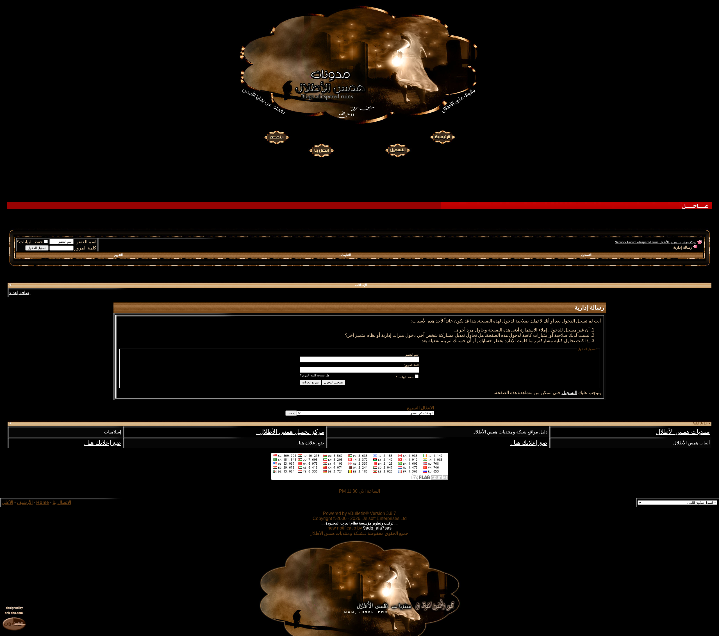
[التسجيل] (398, 150)
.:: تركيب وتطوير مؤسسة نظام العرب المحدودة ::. (359, 523)
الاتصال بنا (62, 502)
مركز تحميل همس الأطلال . (290, 431)
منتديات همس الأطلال (683, 431)
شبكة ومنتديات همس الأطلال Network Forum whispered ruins (655, 242)
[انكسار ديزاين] (14, 623)
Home (42, 502)
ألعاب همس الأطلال (691, 442)
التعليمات (345, 254)
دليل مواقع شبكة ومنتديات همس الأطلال (509, 432)
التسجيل (586, 254)
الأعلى (7, 502)
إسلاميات (112, 432)
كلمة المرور (85, 248)
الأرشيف (25, 502)
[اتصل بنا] (321, 150)
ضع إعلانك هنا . (528, 442)
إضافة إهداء (20, 292)
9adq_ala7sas (377, 528)
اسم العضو (86, 241)
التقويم (118, 254)
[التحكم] (276, 137)
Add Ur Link (701, 423)
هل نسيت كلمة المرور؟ (314, 375)
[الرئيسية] (442, 137)
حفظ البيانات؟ (30, 241)
